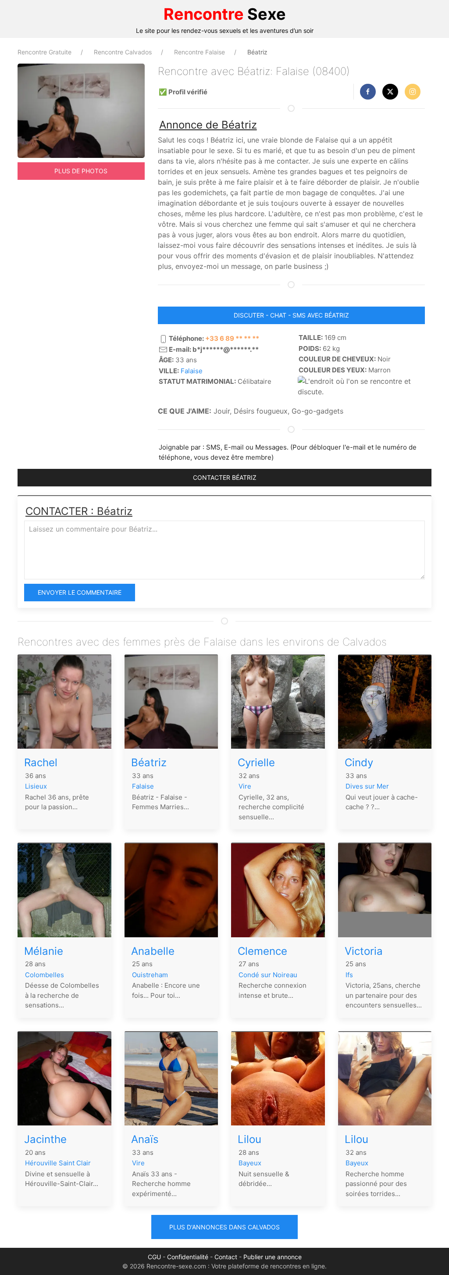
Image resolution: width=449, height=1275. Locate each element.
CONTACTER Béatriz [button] (225, 477)
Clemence (262, 951)
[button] (368, 92)
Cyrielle (256, 762)
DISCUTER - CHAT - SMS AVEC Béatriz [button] (291, 315)
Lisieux (36, 786)
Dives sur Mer (367, 786)
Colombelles (44, 975)
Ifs (349, 975)
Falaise (192, 371)
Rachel (40, 762)
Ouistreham (150, 975)
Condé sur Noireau (268, 975)
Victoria (364, 951)
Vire (245, 786)
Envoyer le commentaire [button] (79, 592)
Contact (225, 1257)
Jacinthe (45, 1139)
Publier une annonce (272, 1257)
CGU (154, 1257)
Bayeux (250, 1163)
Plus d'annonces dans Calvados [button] (224, 1227)
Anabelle (153, 951)
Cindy (359, 762)
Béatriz (149, 762)
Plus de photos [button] (80, 171)
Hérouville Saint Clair (58, 1163)
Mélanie (43, 951)
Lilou (249, 1139)
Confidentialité (187, 1257)
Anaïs (145, 1139)
